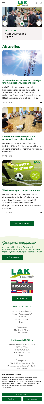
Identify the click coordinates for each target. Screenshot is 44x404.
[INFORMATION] (22, 286)
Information (22, 298)
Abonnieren (13, 257)
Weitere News (22, 223)
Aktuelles (10, 30)
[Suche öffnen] (40, 3)
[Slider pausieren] (22, 23)
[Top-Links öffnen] (36, 3)
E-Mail (21, 322)
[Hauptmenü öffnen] (3, 3)
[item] (5, 23)
